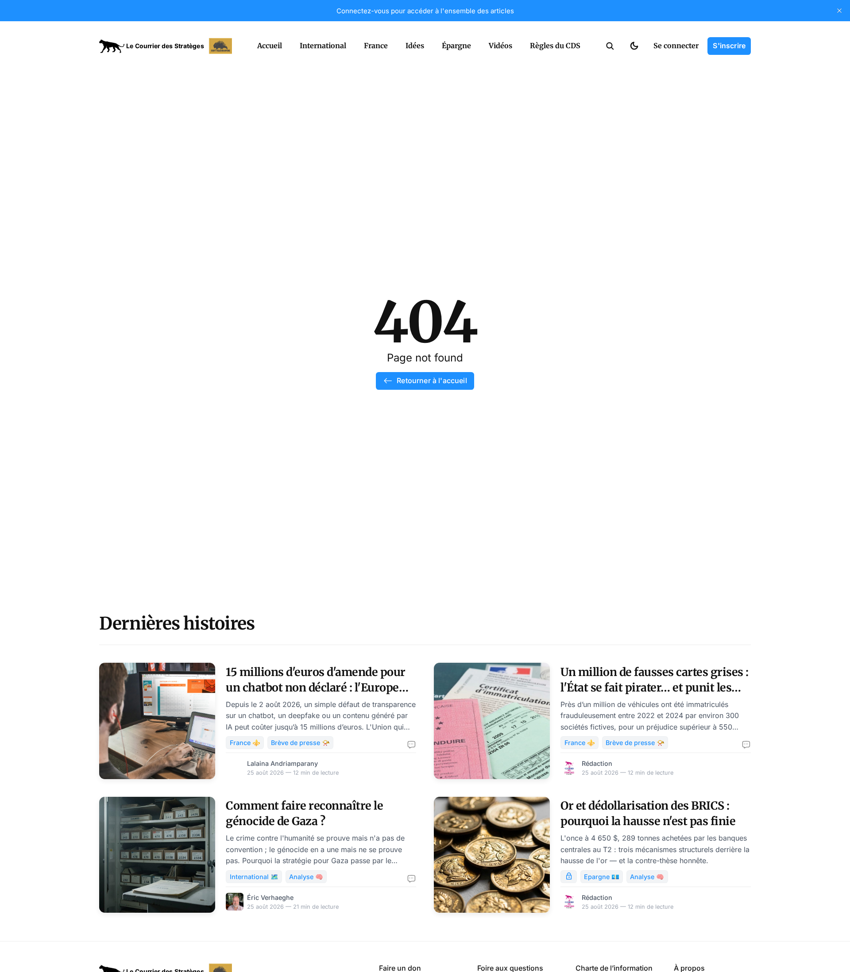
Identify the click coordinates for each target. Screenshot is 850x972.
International (323, 45)
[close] (839, 11)
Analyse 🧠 (306, 876)
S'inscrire (729, 45)
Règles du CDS (555, 45)
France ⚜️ (245, 742)
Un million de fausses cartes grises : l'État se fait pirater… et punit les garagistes (654, 687)
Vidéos (500, 45)
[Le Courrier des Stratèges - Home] (168, 46)
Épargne (456, 45)
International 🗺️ (254, 876)
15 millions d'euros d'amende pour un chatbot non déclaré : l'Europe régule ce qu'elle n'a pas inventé (316, 687)
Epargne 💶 (601, 876)
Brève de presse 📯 (300, 742)
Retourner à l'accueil (432, 380)
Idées (415, 45)
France (376, 45)
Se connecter (676, 45)
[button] (610, 46)
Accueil (269, 45)
